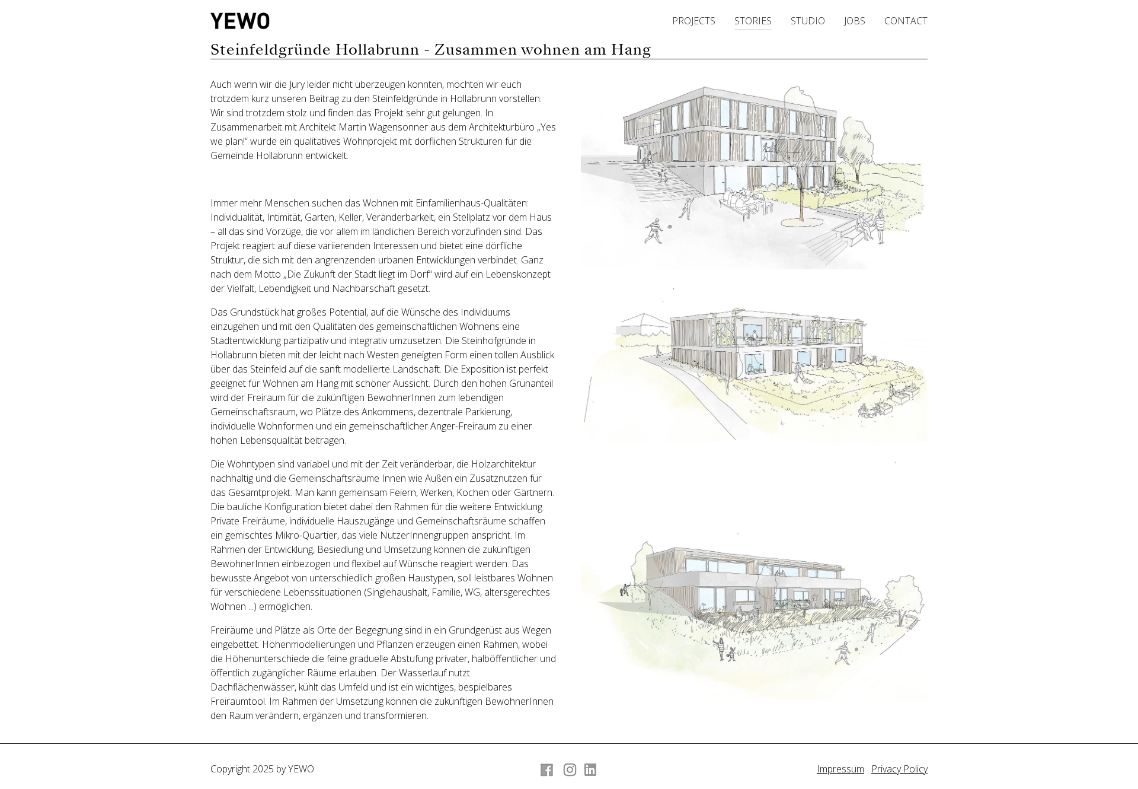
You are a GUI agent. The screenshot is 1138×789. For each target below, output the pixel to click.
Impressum (840, 768)
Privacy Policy (899, 768)
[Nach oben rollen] (1112, 763)
